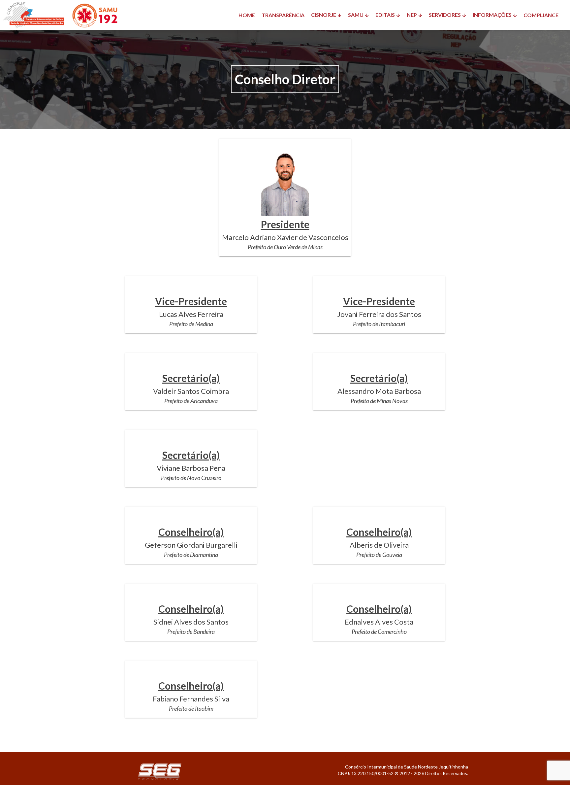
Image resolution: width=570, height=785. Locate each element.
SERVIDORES (445, 15)
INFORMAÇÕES (492, 15)
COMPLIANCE (540, 15)
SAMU (356, 15)
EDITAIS (385, 15)
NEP (412, 15)
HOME (246, 15)
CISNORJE (323, 15)
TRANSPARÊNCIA (283, 15)
